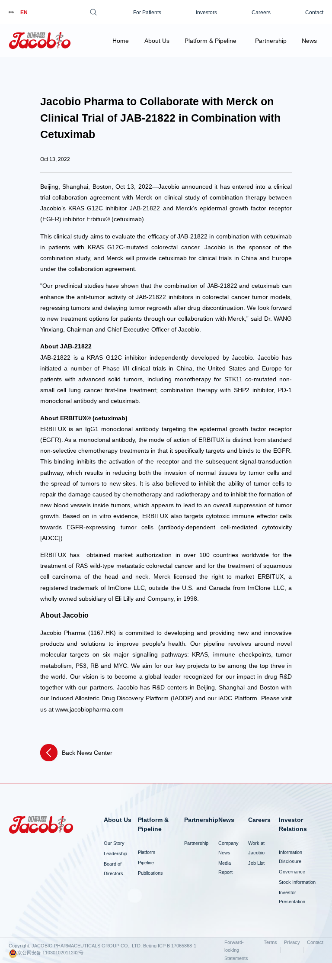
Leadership (115, 853)
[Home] (40, 40)
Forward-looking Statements (236, 950)
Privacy (292, 942)
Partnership (271, 40)
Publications (150, 873)
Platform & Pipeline (210, 40)
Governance (292, 871)
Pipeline (146, 862)
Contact (314, 13)
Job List (256, 863)
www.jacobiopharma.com (89, 709)
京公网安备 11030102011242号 (50, 952)
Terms (270, 942)
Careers (261, 13)
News (309, 40)
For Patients (147, 13)
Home (120, 40)
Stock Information (297, 882)
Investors (206, 13)
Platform (146, 852)
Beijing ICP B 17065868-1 (169, 945)
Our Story (114, 843)
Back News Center (87, 752)
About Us (156, 40)
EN (24, 13)
